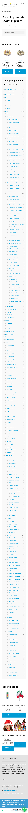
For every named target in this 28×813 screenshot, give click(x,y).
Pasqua (9, 312)
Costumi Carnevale (13, 642)
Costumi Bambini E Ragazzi (16, 149)
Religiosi (9, 441)
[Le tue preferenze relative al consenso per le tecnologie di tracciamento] (2, 810)
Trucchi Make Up (13, 516)
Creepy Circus (10, 375)
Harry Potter (10, 400)
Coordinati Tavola (13, 488)
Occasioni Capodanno (14, 136)
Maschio (9, 326)
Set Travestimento (10, 339)
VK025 (20, 707)
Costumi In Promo (13, 160)
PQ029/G (7, 64)
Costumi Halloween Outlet (17, 224)
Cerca (10, 810)
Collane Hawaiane (13, 485)
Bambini (9, 105)
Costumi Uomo (12, 554)
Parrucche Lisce (13, 670)
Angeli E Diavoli (11, 348)
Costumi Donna (13, 549)
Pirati (8, 433)
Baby (8, 103)
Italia (8, 411)
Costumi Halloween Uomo (15, 210)
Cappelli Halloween (14, 199)
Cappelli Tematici (13, 524)
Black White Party (11, 364)
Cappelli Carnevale (13, 144)
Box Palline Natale (13, 251)
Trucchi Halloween (13, 235)
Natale (9, 238)
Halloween (9, 193)
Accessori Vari (12, 463)
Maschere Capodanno (14, 133)
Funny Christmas (15, 295)
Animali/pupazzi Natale (15, 248)
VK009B (20, 737)
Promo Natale (12, 661)
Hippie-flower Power (12, 405)
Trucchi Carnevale (13, 180)
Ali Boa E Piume (13, 466)
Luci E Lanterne (13, 604)
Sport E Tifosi (12, 513)
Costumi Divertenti (13, 546)
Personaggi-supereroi (12, 430)
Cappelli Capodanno (14, 122)
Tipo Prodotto (8, 455)
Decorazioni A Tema (14, 587)
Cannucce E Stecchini (16, 491)
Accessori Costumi (13, 637)
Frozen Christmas (15, 293)
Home (4, 11)
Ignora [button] (3, 806)
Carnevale (9, 138)
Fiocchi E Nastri (13, 262)
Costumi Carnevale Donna (15, 155)
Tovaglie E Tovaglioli (16, 496)
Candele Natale (13, 254)
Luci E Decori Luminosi (14, 273)
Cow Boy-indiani (11, 372)
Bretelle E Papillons (14, 480)
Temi (6, 342)
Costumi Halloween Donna (15, 207)
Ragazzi (9, 108)
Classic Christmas (15, 287)
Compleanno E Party (12, 182)
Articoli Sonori (12, 472)
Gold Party (9, 389)
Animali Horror (12, 571)
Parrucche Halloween (14, 229)
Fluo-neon (9, 386)
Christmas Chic (14, 282)
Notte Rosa (10, 306)
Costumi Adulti (12, 538)
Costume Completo (10, 94)
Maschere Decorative (14, 623)
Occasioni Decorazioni (14, 606)
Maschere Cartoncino (14, 620)
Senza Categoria (9, 337)
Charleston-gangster (12, 367)
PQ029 (21, 64)
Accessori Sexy (12, 460)
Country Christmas (15, 290)
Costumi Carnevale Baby (15, 152)
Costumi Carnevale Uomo (15, 158)
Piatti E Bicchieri (15, 494)
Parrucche (9, 664)
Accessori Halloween (14, 196)
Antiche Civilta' (11, 356)
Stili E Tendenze (13, 279)
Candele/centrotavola (14, 579)
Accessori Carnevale (14, 141)
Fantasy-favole (11, 383)
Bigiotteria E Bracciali (14, 477)
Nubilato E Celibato (12, 309)
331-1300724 (7, 788)
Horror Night (10, 408)
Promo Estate (12, 656)
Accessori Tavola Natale (15, 243)
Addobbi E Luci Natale (14, 565)
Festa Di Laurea (11, 191)
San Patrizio (10, 315)
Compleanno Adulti (14, 185)
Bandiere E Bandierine (14, 576)
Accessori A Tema (13, 634)
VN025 (8, 738)
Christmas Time (15, 284)
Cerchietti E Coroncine (14, 527)
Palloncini (11, 612)
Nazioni (9, 422)
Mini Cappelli (12, 532)
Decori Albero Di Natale (15, 260)
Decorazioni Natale (14, 257)
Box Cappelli (12, 521)
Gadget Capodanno (13, 130)
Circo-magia (10, 370)
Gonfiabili (11, 499)
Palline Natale (12, 276)
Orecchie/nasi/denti (14, 507)
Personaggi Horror (11, 427)
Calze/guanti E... (13, 482)
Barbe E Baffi (12, 667)
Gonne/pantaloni (9, 331)
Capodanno (10, 116)
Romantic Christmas (16, 301)
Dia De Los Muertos (12, 378)
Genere (7, 320)
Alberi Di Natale (13, 246)
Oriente (9, 425)
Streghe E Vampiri (11, 449)
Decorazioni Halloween (14, 213)
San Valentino (10, 317)
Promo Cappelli (13, 650)
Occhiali (11, 504)
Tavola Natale (12, 615)
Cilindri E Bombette (14, 529)
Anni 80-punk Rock (11, 353)
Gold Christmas (15, 298)
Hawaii (8, 403)
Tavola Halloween (13, 232)
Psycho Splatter (11, 436)
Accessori (9, 458)
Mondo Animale (11, 419)
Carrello (15, 809)
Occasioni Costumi (13, 557)
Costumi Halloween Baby (15, 202)
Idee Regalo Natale (13, 271)
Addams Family (11, 345)
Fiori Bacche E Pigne (14, 265)
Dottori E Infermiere (12, 381)
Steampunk (10, 447)
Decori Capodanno (13, 127)
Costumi (9, 535)
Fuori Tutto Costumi (14, 166)
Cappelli (9, 518)
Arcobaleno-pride (11, 359)
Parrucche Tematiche (14, 675)
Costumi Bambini (13, 543)
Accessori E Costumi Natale (15, 240)
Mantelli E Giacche (9, 334)
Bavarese (9, 361)
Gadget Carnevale (13, 169)
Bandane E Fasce (13, 474)
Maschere (9, 617)
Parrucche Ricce (13, 672)
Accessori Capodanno (14, 119)
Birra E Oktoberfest (12, 114)
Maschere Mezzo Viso (14, 626)
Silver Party (10, 444)
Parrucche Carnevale (14, 177)
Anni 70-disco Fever (12, 350)
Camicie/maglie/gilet (10, 89)
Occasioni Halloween (14, 218)
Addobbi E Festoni (13, 562)
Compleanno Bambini (14, 188)
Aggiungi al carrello (7, 71)
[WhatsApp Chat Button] (24, 809)
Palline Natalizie (13, 609)
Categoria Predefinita (10, 92)
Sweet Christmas (15, 304)
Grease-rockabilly (11, 392)
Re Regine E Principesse (13, 438)
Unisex (8, 328)
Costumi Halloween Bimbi (15, 204)
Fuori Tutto (12, 645)
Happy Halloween (11, 397)
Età (6, 97)
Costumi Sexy (12, 551)
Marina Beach (10, 414)
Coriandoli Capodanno (14, 125)
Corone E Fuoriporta (14, 584)
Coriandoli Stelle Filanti (15, 147)
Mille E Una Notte (11, 416)
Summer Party (10, 452)
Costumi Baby (12, 540)
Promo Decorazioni (14, 653)
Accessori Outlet (15, 221)
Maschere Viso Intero (14, 628)
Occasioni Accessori (14, 174)
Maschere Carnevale (14, 171)
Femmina (9, 323)
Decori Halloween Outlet (17, 226)
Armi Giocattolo (13, 469)
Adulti (8, 100)
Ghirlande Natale (13, 268)
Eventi (6, 111)
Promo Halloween (13, 659)
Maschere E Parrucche (14, 648)
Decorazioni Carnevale (14, 163)
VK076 (7, 707)
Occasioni (9, 631)
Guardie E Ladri (10, 394)
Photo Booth (12, 510)
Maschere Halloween (14, 216)
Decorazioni (10, 560)
